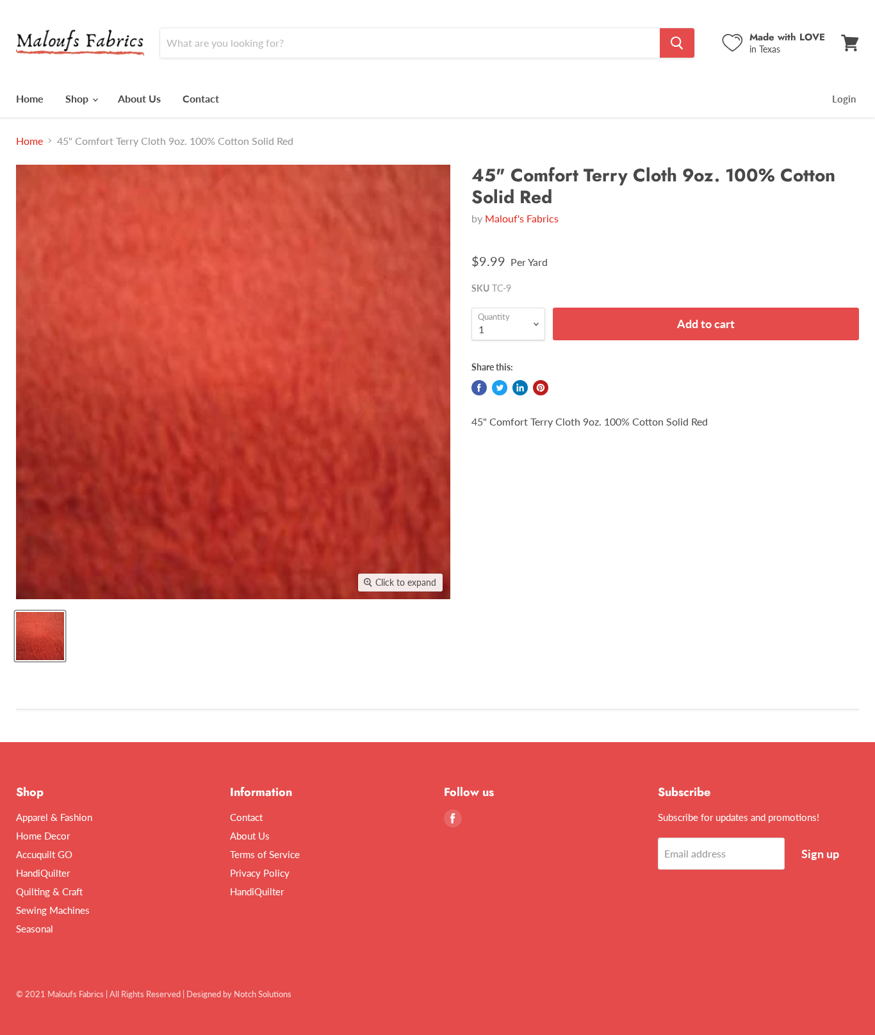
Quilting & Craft (49, 891)
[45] (40, 636)
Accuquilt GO (44, 854)
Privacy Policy (260, 873)
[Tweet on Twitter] (499, 387)
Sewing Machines (53, 910)
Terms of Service (265, 854)
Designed (203, 994)
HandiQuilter (43, 873)
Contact (201, 98)
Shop (78, 98)
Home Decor (43, 835)
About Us (139, 98)
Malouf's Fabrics (522, 218)
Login (844, 98)
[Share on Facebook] (479, 387)
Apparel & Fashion (54, 817)
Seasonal (34, 928)
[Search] (677, 43)
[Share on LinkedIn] (520, 387)
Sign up (820, 854)
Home (30, 98)
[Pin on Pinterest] (540, 387)
